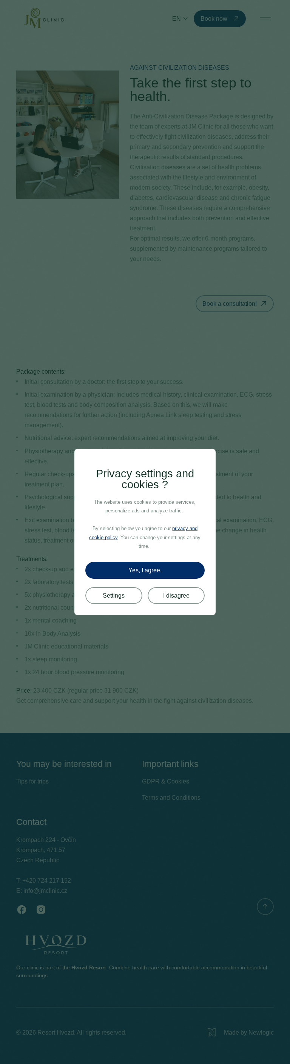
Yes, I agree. (145, 570)
